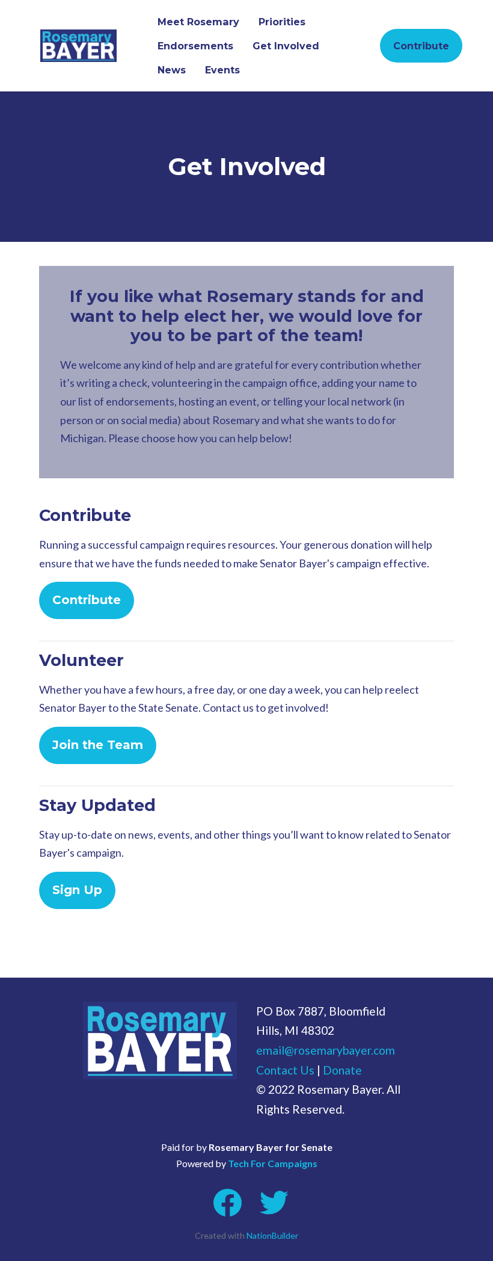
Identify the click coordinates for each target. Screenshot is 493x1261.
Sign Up (77, 890)
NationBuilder (272, 1235)
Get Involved (286, 46)
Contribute (421, 46)
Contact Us (285, 1070)
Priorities (282, 22)
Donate (342, 1070)
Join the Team (97, 745)
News (172, 70)
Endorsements (195, 46)
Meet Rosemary (198, 22)
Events (222, 70)
